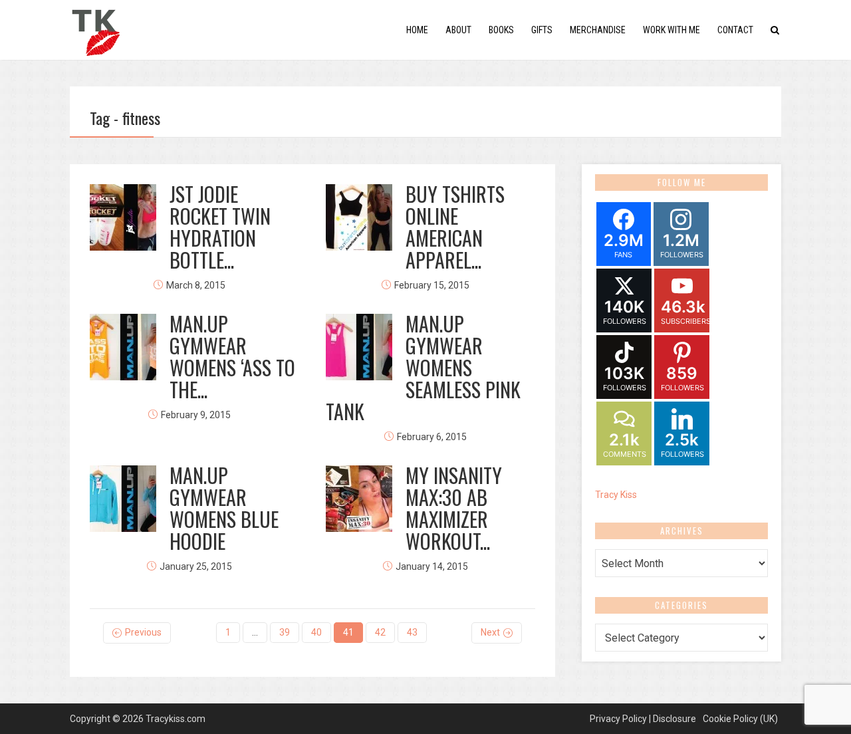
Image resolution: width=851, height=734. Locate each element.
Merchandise (598, 30)
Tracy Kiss (616, 494)
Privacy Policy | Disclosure (643, 718)
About (458, 30)
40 (316, 632)
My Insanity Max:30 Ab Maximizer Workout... (454, 508)
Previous (143, 632)
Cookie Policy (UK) (740, 718)
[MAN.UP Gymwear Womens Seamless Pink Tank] (359, 347)
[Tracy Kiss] (95, 29)
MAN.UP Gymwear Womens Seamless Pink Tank (423, 367)
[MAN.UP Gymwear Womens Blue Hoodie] (123, 498)
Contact (735, 30)
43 (412, 632)
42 (380, 632)
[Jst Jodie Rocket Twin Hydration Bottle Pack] (123, 217)
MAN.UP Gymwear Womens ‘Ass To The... (232, 356)
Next (490, 632)
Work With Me (671, 30)
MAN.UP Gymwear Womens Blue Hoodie (224, 508)
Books (501, 30)
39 (284, 632)
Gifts (541, 30)
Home (417, 30)
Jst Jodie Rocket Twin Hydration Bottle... (220, 227)
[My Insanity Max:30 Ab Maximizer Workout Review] (359, 498)
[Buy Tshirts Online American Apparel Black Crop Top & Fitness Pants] (359, 217)
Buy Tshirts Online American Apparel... (455, 227)
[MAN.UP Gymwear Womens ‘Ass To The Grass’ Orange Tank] (123, 347)
